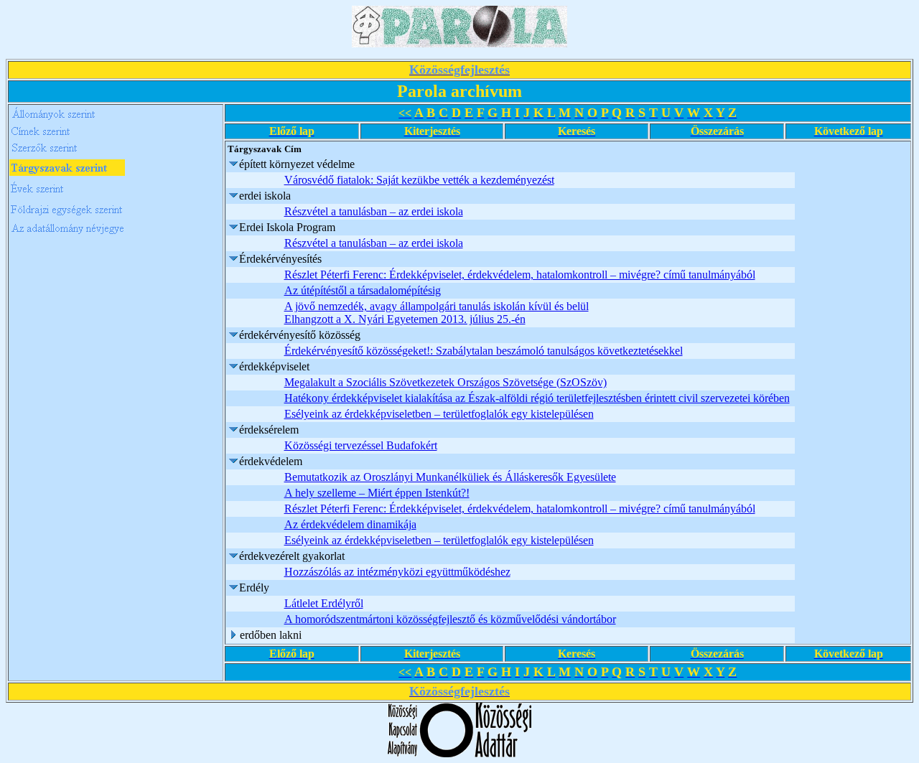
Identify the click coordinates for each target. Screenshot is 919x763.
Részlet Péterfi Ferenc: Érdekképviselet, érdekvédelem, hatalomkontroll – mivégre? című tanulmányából (519, 274)
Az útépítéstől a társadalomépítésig (362, 290)
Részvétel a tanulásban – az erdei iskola (373, 211)
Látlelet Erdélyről (323, 603)
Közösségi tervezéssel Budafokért (360, 445)
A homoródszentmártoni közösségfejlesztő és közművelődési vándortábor (450, 619)
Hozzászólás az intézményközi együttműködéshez (397, 572)
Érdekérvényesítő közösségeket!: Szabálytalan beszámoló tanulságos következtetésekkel (483, 351)
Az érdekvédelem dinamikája (350, 524)
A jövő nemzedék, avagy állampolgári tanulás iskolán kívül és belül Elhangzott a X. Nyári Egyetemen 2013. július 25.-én (436, 312)
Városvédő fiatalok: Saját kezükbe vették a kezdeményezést (419, 180)
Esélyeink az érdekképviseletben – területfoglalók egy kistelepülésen (439, 414)
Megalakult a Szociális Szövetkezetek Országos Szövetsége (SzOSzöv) (445, 382)
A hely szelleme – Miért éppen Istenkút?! (377, 493)
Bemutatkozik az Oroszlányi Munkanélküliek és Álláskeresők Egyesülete (450, 477)
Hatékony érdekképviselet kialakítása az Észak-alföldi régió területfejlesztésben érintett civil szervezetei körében (537, 398)
